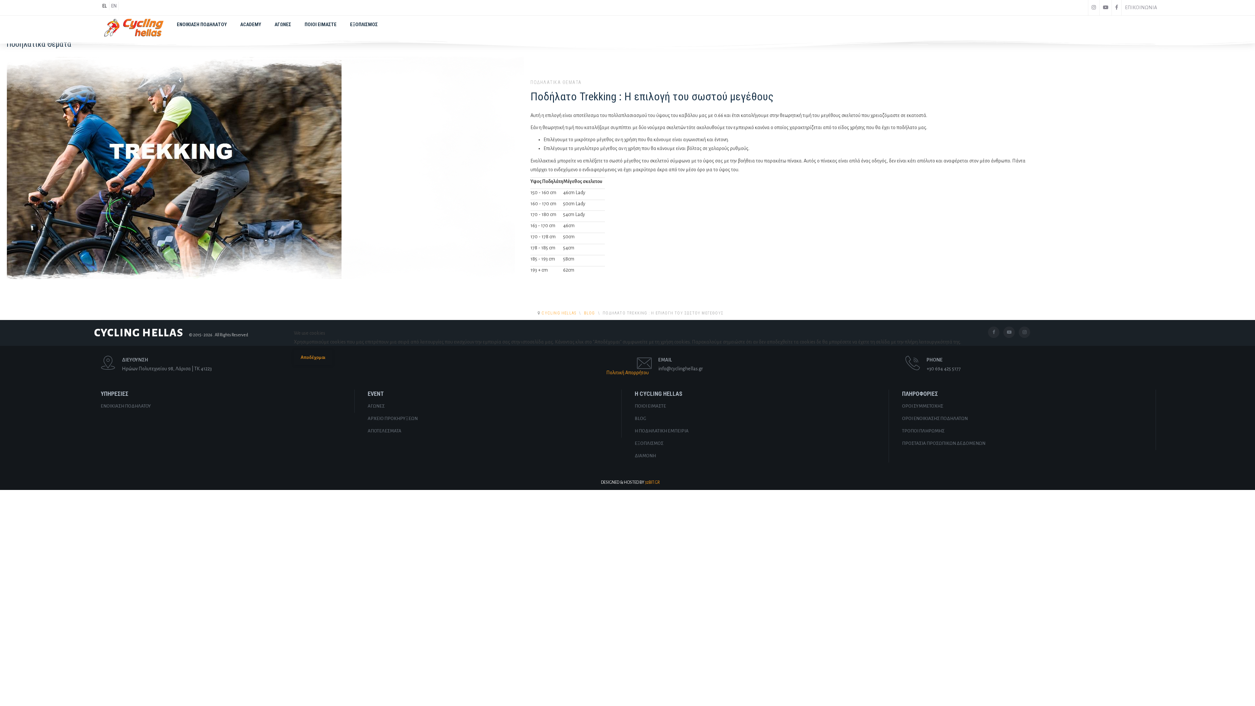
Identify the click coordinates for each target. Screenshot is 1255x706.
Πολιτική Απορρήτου (627, 372)
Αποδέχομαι (313, 357)
